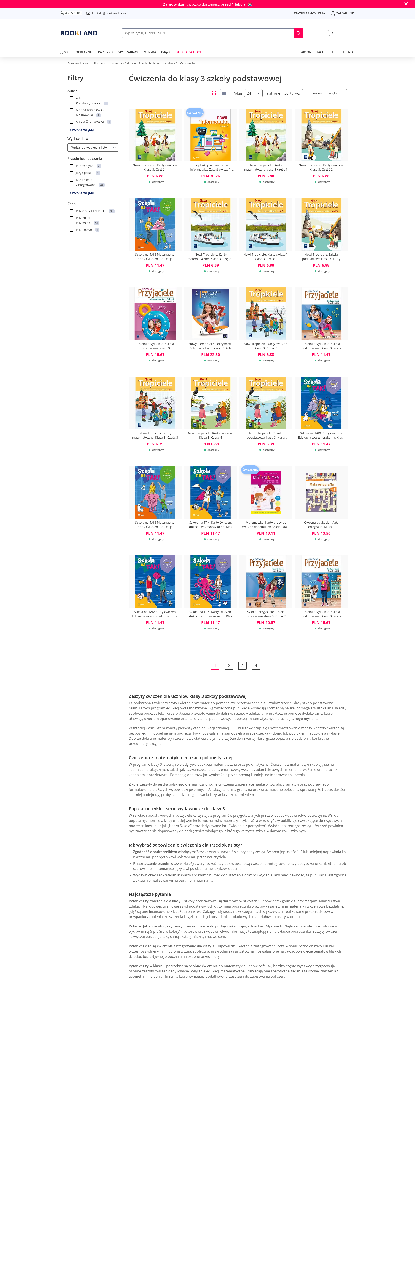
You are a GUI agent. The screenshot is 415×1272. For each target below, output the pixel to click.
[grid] (214, 93)
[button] (298, 33)
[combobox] (70, 147)
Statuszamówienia (309, 13)
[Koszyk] (330, 33)
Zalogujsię (345, 13)
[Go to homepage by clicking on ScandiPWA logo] (79, 33)
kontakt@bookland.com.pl (110, 13)
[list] (224, 93)
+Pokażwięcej (82, 130)
